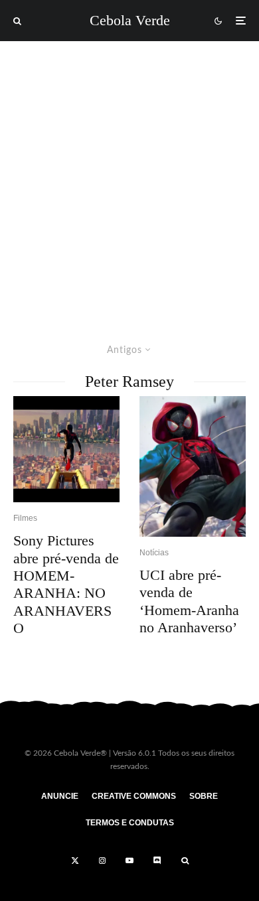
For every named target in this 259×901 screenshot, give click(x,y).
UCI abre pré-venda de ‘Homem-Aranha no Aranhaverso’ (189, 601)
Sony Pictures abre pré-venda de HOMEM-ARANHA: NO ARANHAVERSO (66, 584)
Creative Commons (134, 796)
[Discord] (157, 860)
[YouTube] (129, 860)
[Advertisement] (129, 177)
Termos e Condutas (130, 822)
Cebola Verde (130, 20)
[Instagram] (102, 860)
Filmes (25, 518)
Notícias (154, 552)
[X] (75, 860)
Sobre (203, 796)
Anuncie (59, 796)
